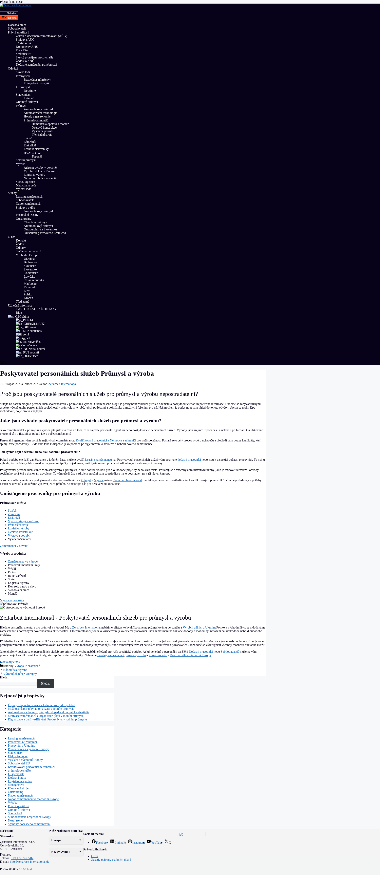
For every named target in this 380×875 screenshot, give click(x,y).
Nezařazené (32, 666)
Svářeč (28, 138)
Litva (27, 290)
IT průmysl (23, 87)
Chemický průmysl (36, 222)
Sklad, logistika (25, 181)
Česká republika (34, 280)
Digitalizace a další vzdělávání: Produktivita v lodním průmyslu (47, 719)
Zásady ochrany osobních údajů (111, 859)
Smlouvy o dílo (25, 207)
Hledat (4, 677)
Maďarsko (30, 283)
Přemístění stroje (42, 134)
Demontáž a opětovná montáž (50, 124)
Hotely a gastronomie (37, 116)
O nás (11, 237)
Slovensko (30, 269)
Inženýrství (23, 76)
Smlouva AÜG (25, 39)
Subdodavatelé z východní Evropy (29, 817)
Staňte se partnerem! (28, 251)
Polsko (28, 294)
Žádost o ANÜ (25, 61)
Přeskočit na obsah (11, 1)
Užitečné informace (20, 305)
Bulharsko (30, 262)
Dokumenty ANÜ (27, 46)
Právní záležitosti (18, 32)
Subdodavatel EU (19, 763)
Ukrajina (29, 258)
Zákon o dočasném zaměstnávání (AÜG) (41, 36)
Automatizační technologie (40, 113)
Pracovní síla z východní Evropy (190, 655)
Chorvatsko (31, 273)
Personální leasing (27, 214)
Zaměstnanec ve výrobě (23, 561)
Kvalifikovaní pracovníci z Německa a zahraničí (106, 440)
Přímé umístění (158, 655)
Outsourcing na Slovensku (40, 229)
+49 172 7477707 (22, 858)
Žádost (20, 244)
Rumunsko (30, 287)
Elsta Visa (22, 50)
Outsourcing (23, 218)
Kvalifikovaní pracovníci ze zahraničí (31, 767)
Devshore (30, 90)
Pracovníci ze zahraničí (22, 742)
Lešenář (29, 98)
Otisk (94, 856)
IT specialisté (16, 774)
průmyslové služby (19, 770)
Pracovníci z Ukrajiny (21, 745)
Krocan (28, 298)
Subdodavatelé (17, 28)
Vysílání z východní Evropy (25, 759)
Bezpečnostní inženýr (37, 79)
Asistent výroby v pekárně (40, 167)
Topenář (37, 156)
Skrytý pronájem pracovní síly (34, 57)
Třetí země (22, 301)
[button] (66, 840)
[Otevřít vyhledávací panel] (3, 9)
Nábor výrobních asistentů (40, 178)
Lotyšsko (29, 276)
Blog (19, 312)
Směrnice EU (24, 53)
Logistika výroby (34, 174)
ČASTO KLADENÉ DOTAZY (36, 309)
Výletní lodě (23, 189)
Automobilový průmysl (38, 109)
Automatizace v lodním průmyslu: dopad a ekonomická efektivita (48, 712)
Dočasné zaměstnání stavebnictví (36, 64)
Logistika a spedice (20, 781)
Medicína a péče (26, 185)
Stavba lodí (23, 72)
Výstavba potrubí (42, 131)
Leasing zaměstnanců (29, 196)
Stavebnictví (23, 94)
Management (16, 784)
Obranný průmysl (27, 101)
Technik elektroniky (36, 149)
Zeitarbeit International (127, 480)
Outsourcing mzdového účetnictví (45, 233)
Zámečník (30, 141)
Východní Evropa (27, 255)
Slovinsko (30, 265)
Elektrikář (30, 145)
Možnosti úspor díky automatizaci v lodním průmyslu (41, 708)
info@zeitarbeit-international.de (29, 861)
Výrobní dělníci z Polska (39, 171)
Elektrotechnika (18, 756)
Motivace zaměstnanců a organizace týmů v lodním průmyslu (46, 715)
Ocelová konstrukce (44, 127)
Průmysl (21, 105)
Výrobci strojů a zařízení (23, 521)
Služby (12, 193)
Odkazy (21, 247)
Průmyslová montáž (36, 120)
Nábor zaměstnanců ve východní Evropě (33, 799)
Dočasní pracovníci (201, 651)
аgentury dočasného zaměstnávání (29, 824)
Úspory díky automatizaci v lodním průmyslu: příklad (41, 705)
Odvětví (13, 68)
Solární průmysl (26, 160)
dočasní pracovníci (189, 459)
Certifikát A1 (24, 43)
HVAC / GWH (33, 153)
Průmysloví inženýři (36, 83)
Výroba (20, 164)
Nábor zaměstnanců (28, 203)
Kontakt (21, 240)
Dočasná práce (17, 25)
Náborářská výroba (15, 670)
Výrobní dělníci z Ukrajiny (199, 627)
